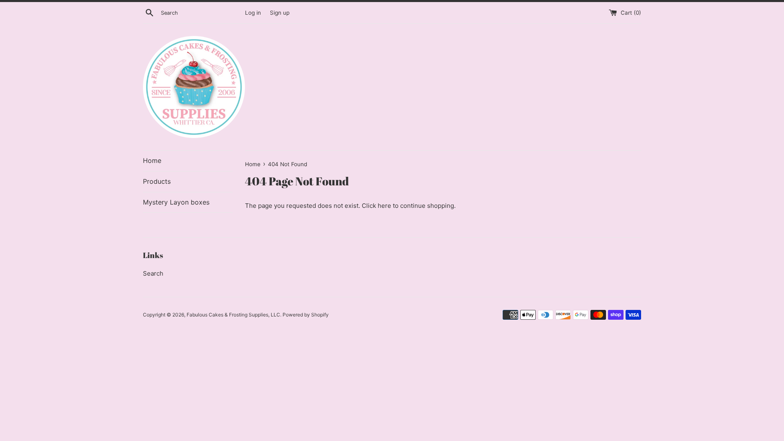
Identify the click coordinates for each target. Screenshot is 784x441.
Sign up (280, 12)
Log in (253, 12)
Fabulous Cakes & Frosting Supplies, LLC (233, 315)
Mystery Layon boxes (176, 202)
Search (153, 273)
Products (157, 181)
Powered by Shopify (306, 315)
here (384, 205)
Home (152, 160)
